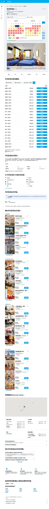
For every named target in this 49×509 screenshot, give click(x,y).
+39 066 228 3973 (10, 12)
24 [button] (37, 33)
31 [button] (37, 35)
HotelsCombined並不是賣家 (10, 499)
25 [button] (18, 33)
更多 (5, 161)
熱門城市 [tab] (12, 483)
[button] (2, 1)
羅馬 (19, 6)
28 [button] (9, 35)
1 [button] (11, 26)
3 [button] (37, 26)
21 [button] (9, 33)
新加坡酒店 (7, 491)
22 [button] (11, 33)
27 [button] (22, 33)
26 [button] (20, 33)
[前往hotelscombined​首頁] (7, 1)
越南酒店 (20, 491)
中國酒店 (34, 488)
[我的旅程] (1, 15)
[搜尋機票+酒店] (1, 10)
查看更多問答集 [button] (20, 461)
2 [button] (35, 26)
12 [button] (20, 28)
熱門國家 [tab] (7, 483)
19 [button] (20, 30)
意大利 (10, 6)
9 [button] (35, 28)
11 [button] (18, 28)
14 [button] (9, 30)
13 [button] (22, 28)
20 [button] (22, 30)
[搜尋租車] (1, 8)
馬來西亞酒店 (35, 491)
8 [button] (11, 28)
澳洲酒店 (6, 488)
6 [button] (28, 28)
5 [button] (20, 26)
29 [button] (11, 35)
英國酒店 (34, 489)
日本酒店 (6, 489)
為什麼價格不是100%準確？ (10, 503)
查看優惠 (26, 223)
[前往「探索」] (1, 12)
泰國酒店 (6, 492)
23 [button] (13, 33)
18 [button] (18, 30)
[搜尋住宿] (1, 6)
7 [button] (30, 28)
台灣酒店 (20, 488)
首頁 (7, 6)
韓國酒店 (20, 489)
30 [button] (13, 35)
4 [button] (18, 26)
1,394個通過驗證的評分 (14, 14)
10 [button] (37, 28)
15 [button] (11, 30)
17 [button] (37, 30)
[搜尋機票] (1, 4)
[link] (9, 255)
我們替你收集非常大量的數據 (11, 501)
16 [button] (13, 30)
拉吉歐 (15, 6)
